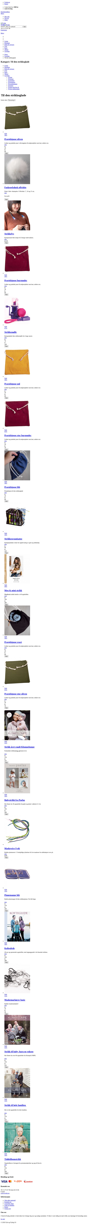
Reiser (6, 4)
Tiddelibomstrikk (12, 1159)
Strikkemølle (10, 332)
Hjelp (6, 20)
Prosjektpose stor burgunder (17, 435)
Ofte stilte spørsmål (10, 1200)
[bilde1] (17, 183)
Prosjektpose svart (13, 642)
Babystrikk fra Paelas (14, 800)
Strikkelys (9, 234)
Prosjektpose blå (12, 487)
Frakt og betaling (9, 1205)
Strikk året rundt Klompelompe (19, 747)
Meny (2, 13)
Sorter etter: (4, 100)
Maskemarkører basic (14, 1000)
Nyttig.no (7, 2)
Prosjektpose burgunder (15, 280)
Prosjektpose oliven (13, 139)
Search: (3, 26)
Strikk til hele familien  (15, 1105)
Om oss (6, 18)
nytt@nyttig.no (5, 1193)
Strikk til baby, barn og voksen (18, 1051)
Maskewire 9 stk (12, 848)
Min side (6, 16)
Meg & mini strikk (13, 590)
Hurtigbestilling (5, 12)
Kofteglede (9, 948)
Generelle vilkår (9, 1203)
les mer (3, 1219)
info (5, 145)
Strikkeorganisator (13, 539)
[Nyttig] (3, 23)
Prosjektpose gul (12, 384)
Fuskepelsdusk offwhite (15, 187)
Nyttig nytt (7, 1208)
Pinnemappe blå (12, 895)
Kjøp (6, 153)
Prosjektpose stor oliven (15, 694)
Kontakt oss (7, 1202)
